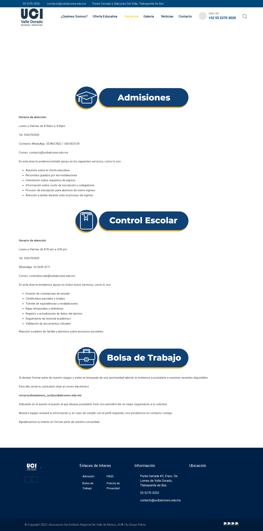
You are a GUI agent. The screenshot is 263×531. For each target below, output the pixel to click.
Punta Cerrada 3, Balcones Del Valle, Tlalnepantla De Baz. (128, 3)
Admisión (88, 476)
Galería (148, 16)
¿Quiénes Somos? (74, 16)
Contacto (185, 16)
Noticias (167, 16)
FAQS (110, 476)
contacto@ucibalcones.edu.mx (66, 3)
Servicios (131, 16)
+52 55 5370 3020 (222, 18)
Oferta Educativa (105, 16)
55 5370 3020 (31, 3)
